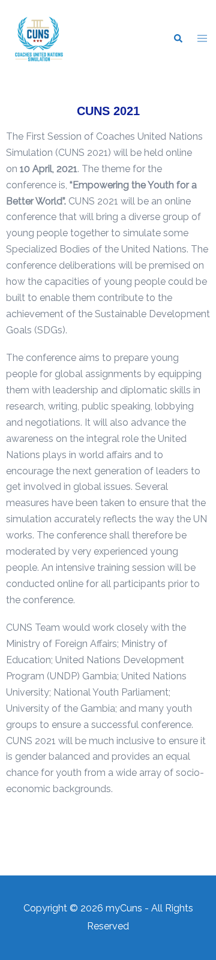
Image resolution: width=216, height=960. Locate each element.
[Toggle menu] (202, 39)
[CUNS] (39, 38)
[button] (177, 39)
